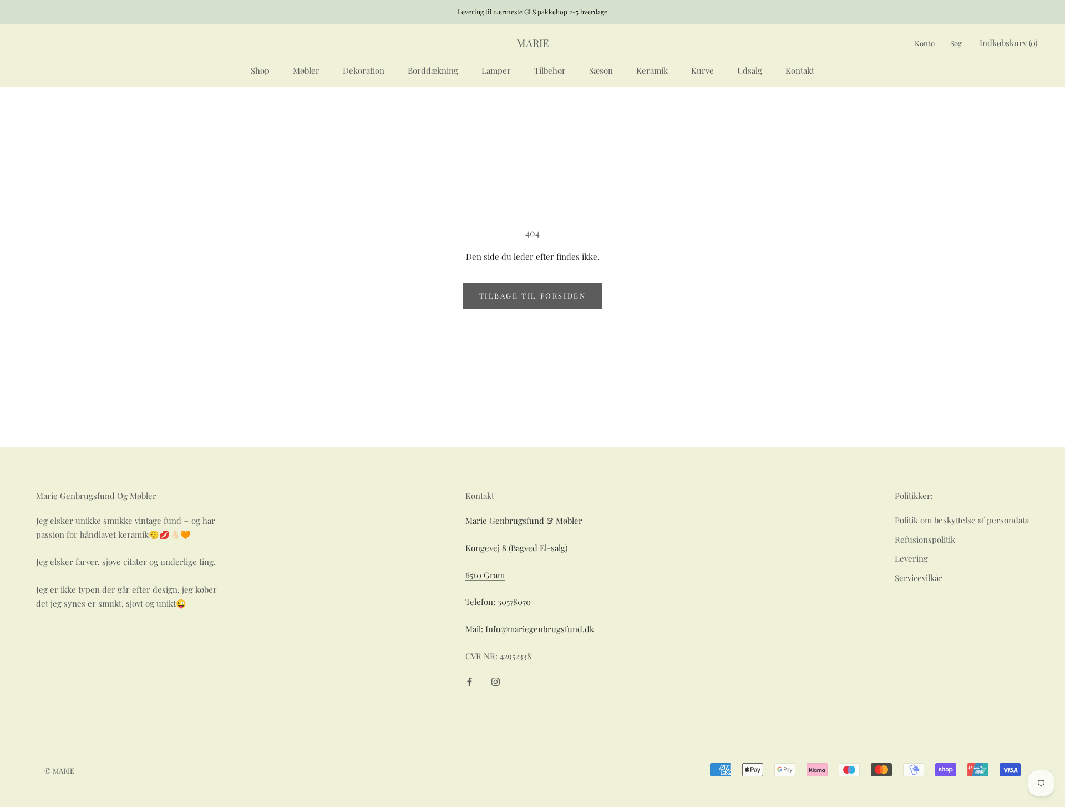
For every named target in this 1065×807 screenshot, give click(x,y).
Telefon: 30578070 (498, 601)
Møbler (306, 69)
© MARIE (59, 770)
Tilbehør (550, 69)
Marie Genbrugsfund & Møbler (523, 520)
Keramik (652, 69)
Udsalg (749, 69)
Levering (911, 558)
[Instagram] (495, 681)
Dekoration (363, 69)
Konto (925, 43)
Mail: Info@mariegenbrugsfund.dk (529, 628)
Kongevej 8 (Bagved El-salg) (516, 547)
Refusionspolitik (925, 539)
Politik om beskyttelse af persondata (962, 520)
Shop (260, 69)
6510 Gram (485, 575)
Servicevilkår (918, 577)
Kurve (702, 69)
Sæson (601, 69)
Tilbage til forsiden (532, 295)
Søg (956, 43)
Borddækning (433, 69)
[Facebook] (469, 681)
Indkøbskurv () (1008, 42)
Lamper (496, 69)
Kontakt (799, 69)
